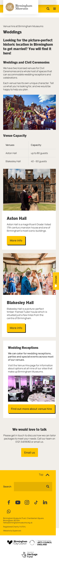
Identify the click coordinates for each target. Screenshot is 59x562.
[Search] (47, 8)
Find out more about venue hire (31, 409)
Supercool (17, 530)
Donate (56, 279)
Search (7, 486)
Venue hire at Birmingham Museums (23, 26)
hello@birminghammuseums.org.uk (17, 522)
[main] (29, 238)
